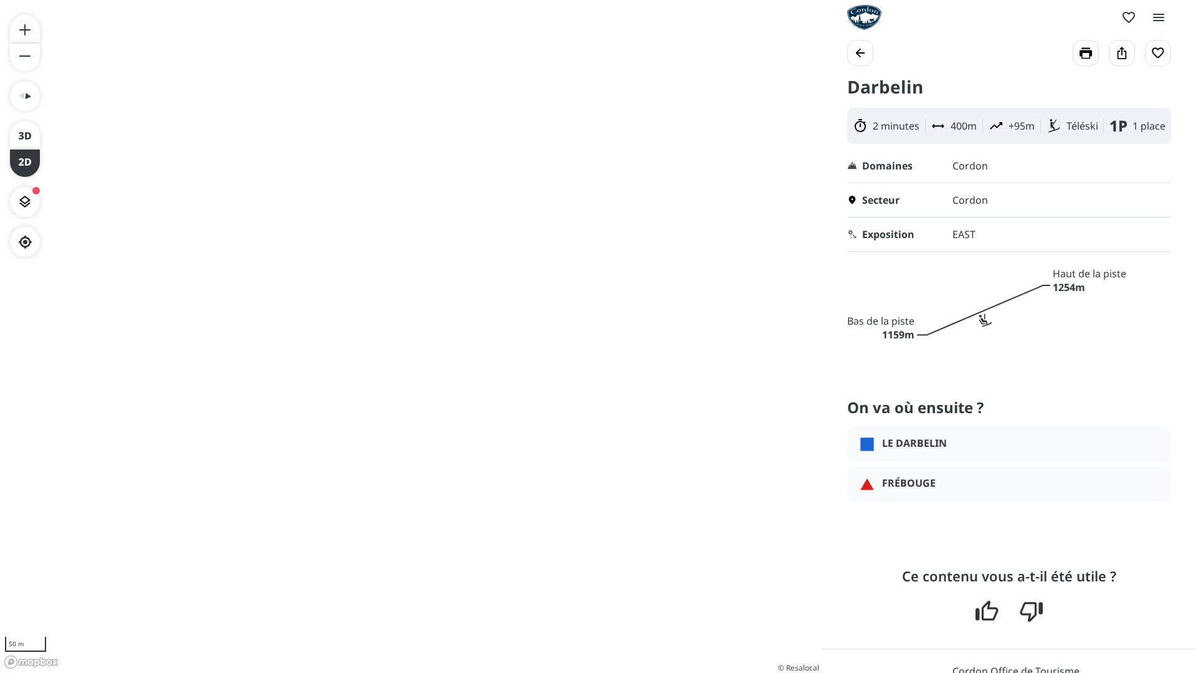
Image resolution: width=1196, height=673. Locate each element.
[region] (411, 336)
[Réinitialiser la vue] (25, 96)
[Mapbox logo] (31, 662)
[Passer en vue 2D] (25, 163)
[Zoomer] (25, 28)
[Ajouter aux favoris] (1158, 53)
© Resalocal (798, 667)
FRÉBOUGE (909, 483)
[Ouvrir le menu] (1158, 17)
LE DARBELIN (914, 443)
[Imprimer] (1086, 53)
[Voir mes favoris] (1128, 17)
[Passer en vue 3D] (25, 134)
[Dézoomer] (25, 57)
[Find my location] (25, 242)
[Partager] (1122, 53)
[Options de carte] (25, 202)
